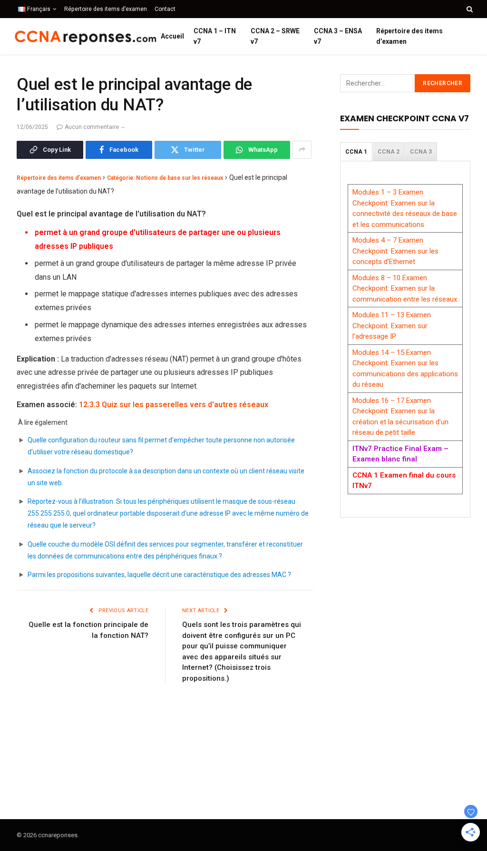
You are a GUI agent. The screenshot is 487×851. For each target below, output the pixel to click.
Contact (165, 9)
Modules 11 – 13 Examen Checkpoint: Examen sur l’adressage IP (391, 326)
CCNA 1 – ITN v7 (215, 36)
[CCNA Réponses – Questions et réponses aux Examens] (85, 36)
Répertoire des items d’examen (105, 9)
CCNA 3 (421, 151)
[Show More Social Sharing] (302, 150)
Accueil (172, 36)
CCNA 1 (356, 151)
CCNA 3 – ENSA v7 (338, 36)
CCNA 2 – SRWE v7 (275, 36)
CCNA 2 (388, 151)
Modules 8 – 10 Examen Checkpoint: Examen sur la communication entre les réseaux (404, 288)
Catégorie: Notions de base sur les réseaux (165, 178)
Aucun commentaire (92, 127)
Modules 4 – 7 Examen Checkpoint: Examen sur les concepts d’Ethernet (395, 251)
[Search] (469, 9)
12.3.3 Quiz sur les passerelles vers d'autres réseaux (173, 404)
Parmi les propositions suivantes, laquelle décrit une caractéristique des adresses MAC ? (159, 574)
